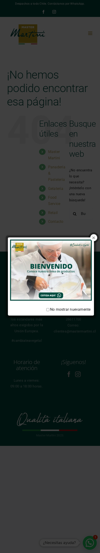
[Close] (93, 237)
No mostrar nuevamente (70, 309)
